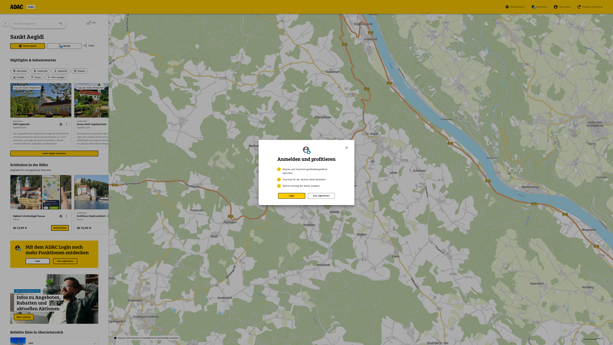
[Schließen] (347, 147)
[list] (306, 177)
